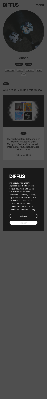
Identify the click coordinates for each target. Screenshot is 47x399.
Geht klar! (23, 223)
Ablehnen (23, 216)
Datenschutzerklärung (26, 209)
